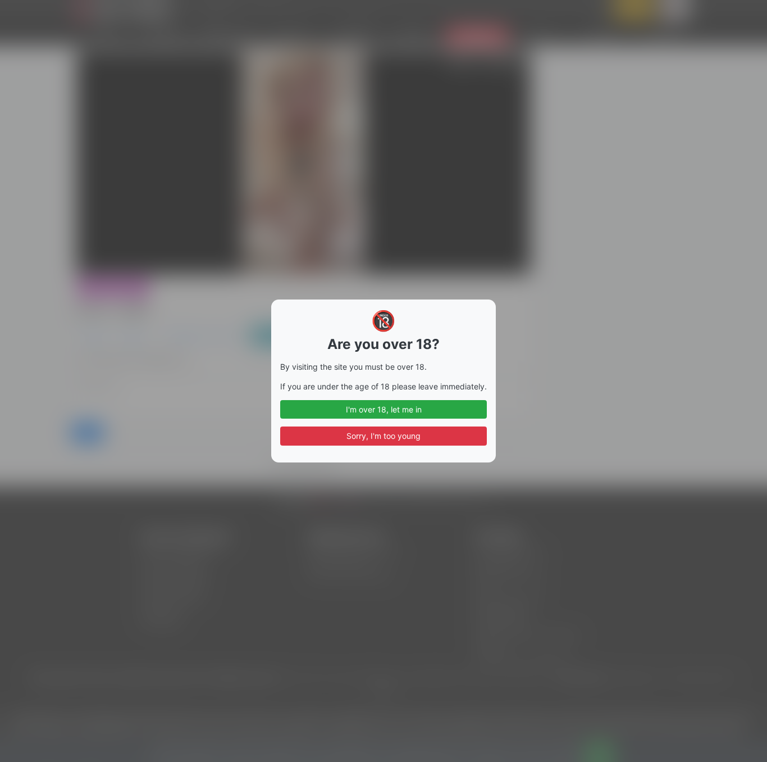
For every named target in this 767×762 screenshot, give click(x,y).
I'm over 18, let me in (384, 409)
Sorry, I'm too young (383, 436)
